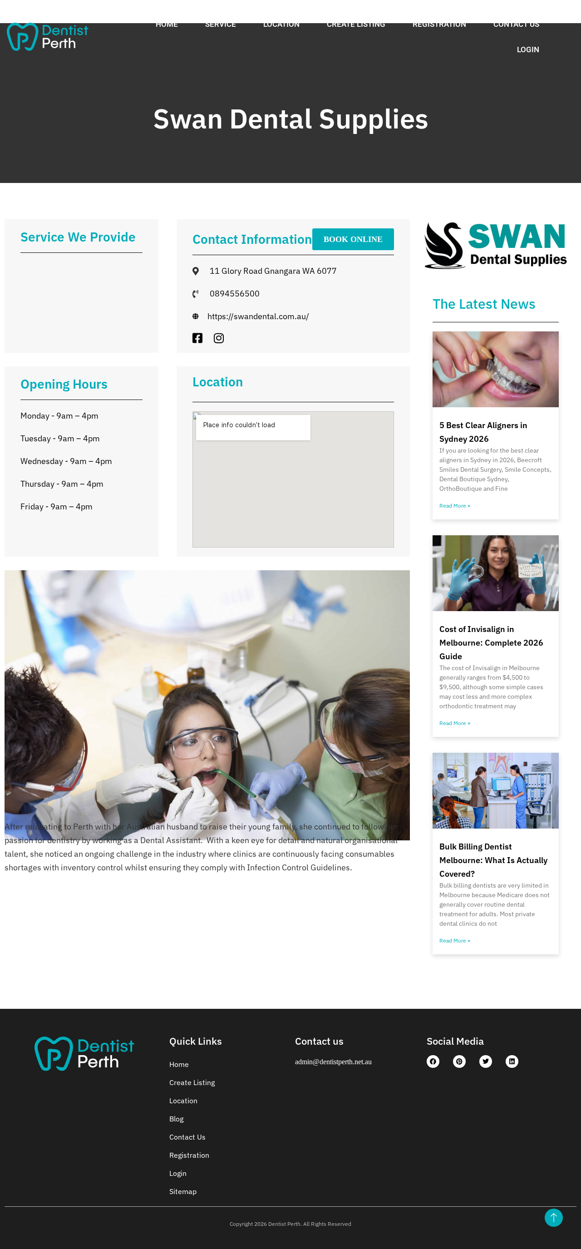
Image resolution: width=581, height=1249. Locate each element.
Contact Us (516, 24)
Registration (439, 24)
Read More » (454, 505)
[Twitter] (485, 1061)
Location (281, 24)
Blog (176, 1118)
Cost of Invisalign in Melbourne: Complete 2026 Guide (491, 643)
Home (167, 24)
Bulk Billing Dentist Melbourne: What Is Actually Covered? (493, 860)
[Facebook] (433, 1061)
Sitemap (183, 1191)
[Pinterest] (459, 1061)
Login (528, 49)
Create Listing (356, 24)
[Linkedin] (512, 1061)
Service (220, 24)
